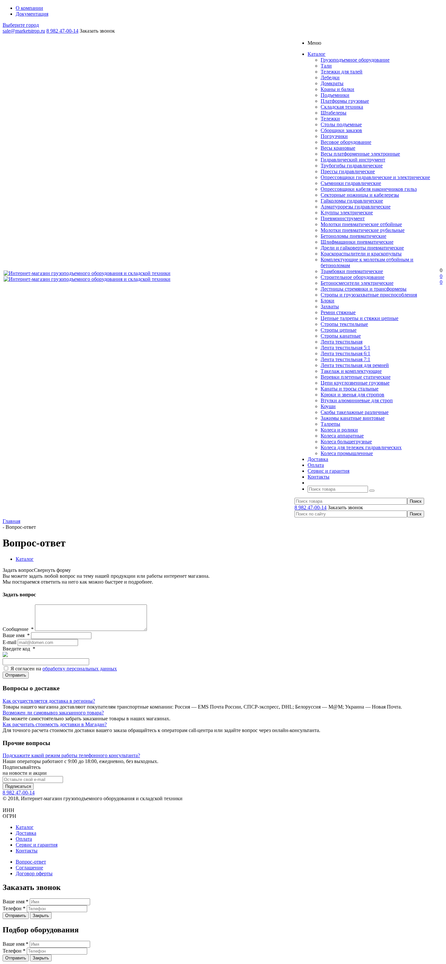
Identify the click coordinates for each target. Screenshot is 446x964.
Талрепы (330, 424)
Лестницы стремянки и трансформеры (363, 289)
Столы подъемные (341, 124)
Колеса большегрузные (346, 441)
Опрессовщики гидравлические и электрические (375, 177)
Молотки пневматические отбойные (361, 224)
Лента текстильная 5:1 (345, 347)
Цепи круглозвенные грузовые (355, 383)
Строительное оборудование (352, 277)
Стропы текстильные (344, 324)
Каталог (25, 827)
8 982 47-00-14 (62, 31)
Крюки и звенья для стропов (352, 394)
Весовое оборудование (346, 142)
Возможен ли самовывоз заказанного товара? (53, 712)
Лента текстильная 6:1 (345, 353)
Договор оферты (34, 873)
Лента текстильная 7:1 (345, 359)
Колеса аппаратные (342, 435)
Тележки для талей (341, 71)
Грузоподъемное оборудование (355, 60)
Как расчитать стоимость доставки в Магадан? (55, 724)
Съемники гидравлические (351, 183)
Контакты (27, 850)
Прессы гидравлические (348, 171)
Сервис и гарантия (36, 845)
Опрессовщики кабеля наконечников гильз (369, 189)
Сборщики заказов (341, 130)
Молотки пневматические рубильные (363, 230)
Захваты (330, 306)
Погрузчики (334, 136)
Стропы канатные (341, 336)
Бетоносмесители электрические (357, 283)
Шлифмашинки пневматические (357, 242)
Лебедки (330, 77)
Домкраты (332, 83)
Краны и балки (337, 89)
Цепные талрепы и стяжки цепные (359, 318)
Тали (326, 66)
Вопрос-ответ (31, 862)
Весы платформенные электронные (360, 154)
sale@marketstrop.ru (24, 31)
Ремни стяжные (338, 312)
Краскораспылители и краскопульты (361, 253)
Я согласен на (63, 668)
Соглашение (29, 867)
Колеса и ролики (339, 430)
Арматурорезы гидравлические (355, 206)
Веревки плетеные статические (355, 377)
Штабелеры (333, 112)
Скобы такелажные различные (355, 412)
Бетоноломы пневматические (353, 236)
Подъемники (335, 95)
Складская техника (342, 107)
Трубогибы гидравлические (352, 165)
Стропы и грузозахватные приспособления (369, 295)
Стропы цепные (339, 330)
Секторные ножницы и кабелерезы (360, 195)
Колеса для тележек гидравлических (361, 447)
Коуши (328, 406)
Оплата (24, 839)
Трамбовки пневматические (352, 271)
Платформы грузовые (345, 101)
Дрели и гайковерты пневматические (362, 248)
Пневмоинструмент (343, 218)
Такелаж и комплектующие (351, 371)
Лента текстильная (341, 341)
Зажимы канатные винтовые (353, 418)
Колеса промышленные (347, 453)
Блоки (327, 300)
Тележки (330, 118)
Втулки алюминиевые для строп (357, 400)
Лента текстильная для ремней (355, 365)
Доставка (26, 833)
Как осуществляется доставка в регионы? (49, 701)
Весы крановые (338, 148)
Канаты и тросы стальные (349, 388)
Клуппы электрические (347, 212)
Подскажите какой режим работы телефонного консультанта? (71, 755)
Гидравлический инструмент (353, 159)
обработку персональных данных (79, 668)
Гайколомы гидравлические (352, 201)
